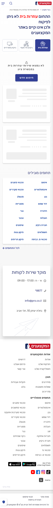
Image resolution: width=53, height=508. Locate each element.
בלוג (23, 386)
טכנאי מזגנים (17, 182)
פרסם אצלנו (19, 364)
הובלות (43, 218)
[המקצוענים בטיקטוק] (48, 472)
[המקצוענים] (43, 3)
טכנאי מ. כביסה (39, 239)
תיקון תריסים (17, 239)
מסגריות (19, 203)
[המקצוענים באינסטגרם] (43, 472)
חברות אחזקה (43, 436)
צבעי (21, 218)
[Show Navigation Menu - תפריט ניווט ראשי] (3, 3)
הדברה (43, 210)
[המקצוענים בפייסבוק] (38, 472)
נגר (22, 210)
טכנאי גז (46, 450)
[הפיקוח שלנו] (3, 502)
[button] (44, 480)
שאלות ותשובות (42, 386)
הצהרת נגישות (34, 500)
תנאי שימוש (28, 497)
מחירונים (46, 382)
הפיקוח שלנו (44, 364)
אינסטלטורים (40, 189)
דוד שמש (42, 203)
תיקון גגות (19, 232)
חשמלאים (42, 232)
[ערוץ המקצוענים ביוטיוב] (33, 472)
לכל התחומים (12, 248)
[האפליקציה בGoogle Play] (29, 464)
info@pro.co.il (33, 300)
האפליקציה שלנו (42, 368)
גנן (45, 196)
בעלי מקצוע (46, 10)
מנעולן (20, 196)
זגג (49, 431)
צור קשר (21, 368)
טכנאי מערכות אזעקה (14, 412)
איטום (44, 182)
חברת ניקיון (41, 225)
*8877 (38, 290)
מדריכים (46, 391)
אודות (47, 359)
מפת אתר (44, 497)
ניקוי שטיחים (19, 436)
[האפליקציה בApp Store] (14, 464)
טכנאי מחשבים (18, 407)
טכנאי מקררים (16, 189)
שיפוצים (20, 225)
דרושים (21, 359)
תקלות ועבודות (18, 382)
